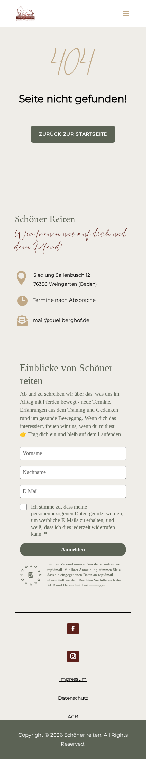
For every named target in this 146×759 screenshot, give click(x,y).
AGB (51, 585)
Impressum (73, 679)
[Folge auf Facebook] (73, 628)
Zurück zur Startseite (73, 134)
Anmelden (73, 549)
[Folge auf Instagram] (73, 656)
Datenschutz (73, 698)
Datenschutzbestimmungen (84, 585)
